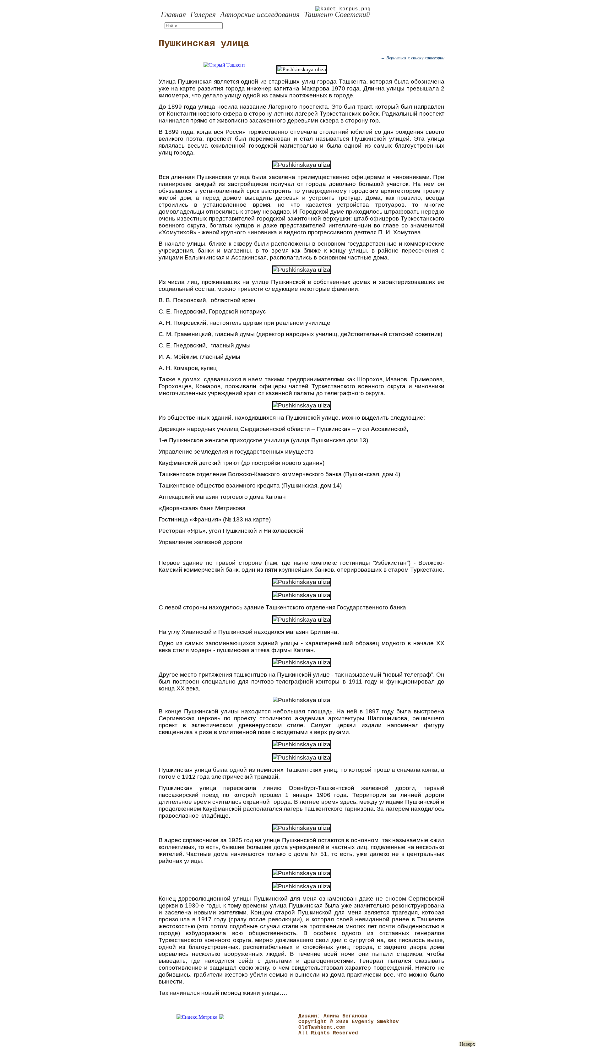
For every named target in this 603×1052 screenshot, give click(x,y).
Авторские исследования (260, 14)
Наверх (467, 1043)
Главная (173, 14)
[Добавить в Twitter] (138, 229)
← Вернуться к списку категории (412, 58)
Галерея (203, 14)
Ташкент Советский (337, 14)
